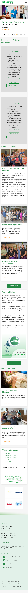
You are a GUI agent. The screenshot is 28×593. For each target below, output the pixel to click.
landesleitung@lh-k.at (7, 537)
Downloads (11, 581)
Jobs (9, 586)
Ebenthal (7, 453)
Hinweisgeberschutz (6, 583)
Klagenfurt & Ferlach (11, 457)
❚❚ (9, 34)
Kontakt (19, 586)
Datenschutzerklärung (14, 78)
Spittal (7, 459)
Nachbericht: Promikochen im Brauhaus (13, 169)
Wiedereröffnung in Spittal (12, 225)
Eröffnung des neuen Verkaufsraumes (10, 262)
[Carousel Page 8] (24, 34)
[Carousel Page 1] (14, 34)
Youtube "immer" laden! (14, 85)
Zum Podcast (14, 363)
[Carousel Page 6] (21, 34)
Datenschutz (18, 581)
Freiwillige (13, 586)
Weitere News (14, 285)
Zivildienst (4, 586)
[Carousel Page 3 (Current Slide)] (17, 34)
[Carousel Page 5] (20, 34)
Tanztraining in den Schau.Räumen (9, 428)
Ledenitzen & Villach (10, 455)
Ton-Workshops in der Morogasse (10, 391)
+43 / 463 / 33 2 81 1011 (10, 533)
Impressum (4, 581)
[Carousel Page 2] (16, 34)
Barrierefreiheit (16, 583)
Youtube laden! (14, 82)
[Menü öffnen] (26, 2)
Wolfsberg (8, 461)
